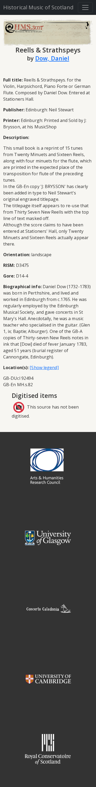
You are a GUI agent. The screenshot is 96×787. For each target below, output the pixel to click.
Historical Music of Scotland (38, 7)
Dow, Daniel (52, 58)
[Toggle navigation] (85, 7)
